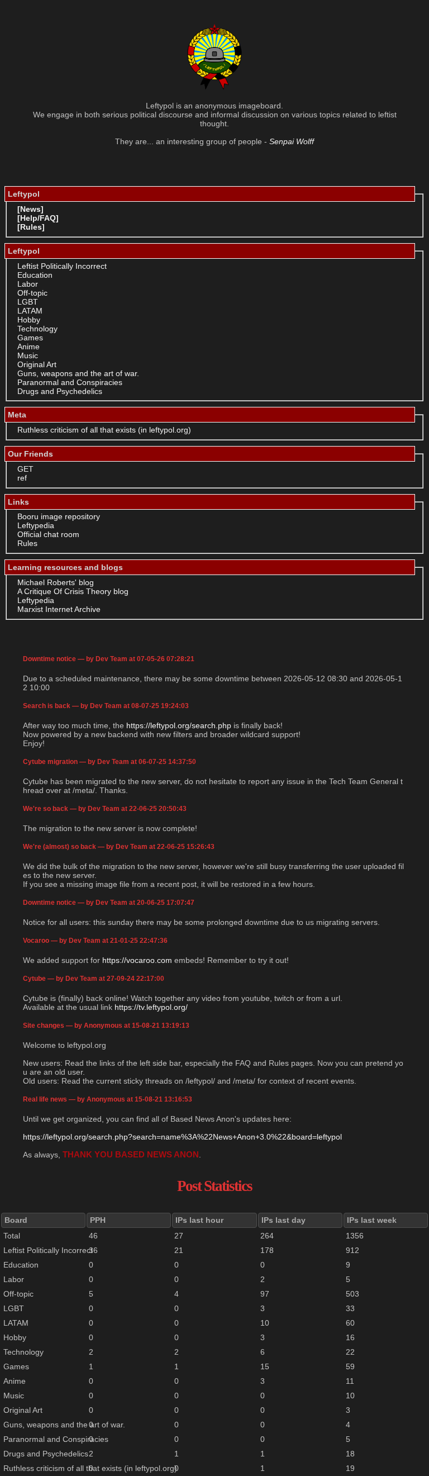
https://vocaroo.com (137, 960)
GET (25, 468)
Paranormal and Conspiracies (69, 382)
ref (22, 477)
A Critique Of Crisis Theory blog (72, 591)
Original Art (36, 364)
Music (27, 355)
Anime (28, 346)
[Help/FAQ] (38, 217)
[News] (30, 209)
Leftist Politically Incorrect (62, 266)
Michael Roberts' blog (55, 582)
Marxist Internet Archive (59, 609)
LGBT (27, 301)
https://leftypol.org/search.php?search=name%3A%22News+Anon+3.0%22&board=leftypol (182, 1136)
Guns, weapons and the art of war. (78, 373)
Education (35, 274)
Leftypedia (35, 525)
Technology (37, 328)
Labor (27, 283)
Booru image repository (58, 516)
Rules (27, 543)
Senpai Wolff (291, 141)
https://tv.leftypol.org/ (151, 1007)
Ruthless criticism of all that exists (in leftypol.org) (104, 429)
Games (30, 337)
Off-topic (32, 292)
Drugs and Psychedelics (59, 391)
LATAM (29, 310)
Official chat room (48, 534)
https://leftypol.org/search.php (178, 725)
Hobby (28, 319)
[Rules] (31, 226)
